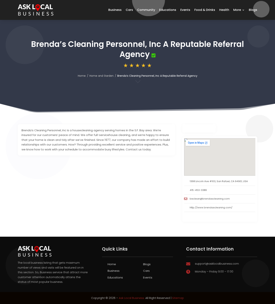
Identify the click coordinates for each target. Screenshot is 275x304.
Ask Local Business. (132, 298)
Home (82, 76)
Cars (129, 10)
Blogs (253, 10)
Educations (167, 10)
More (237, 10)
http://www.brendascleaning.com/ (211, 207)
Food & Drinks (204, 10)
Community (146, 10)
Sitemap (178, 298)
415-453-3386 (198, 190)
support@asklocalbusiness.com (217, 264)
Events (185, 10)
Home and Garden (101, 76)
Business (115, 10)
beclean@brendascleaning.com (210, 198)
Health (224, 10)
